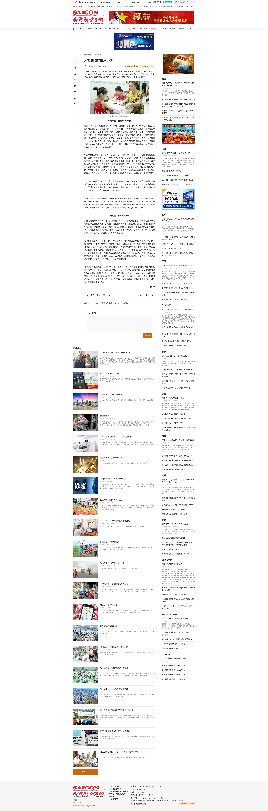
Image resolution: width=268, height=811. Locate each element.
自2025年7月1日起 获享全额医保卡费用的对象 (119, 752)
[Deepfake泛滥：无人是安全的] (85, 485)
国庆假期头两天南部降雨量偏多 (175, 617)
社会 (84, 29)
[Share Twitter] (75, 74)
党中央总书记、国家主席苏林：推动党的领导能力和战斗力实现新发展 (149, 6)
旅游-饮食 (162, 29)
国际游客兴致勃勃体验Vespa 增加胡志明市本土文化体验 (178, 587)
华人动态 (116, 29)
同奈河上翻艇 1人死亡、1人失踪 (173, 642)
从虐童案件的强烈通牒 (109, 542)
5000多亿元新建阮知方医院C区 (173, 508)
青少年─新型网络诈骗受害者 (112, 373)
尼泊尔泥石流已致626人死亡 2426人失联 (177, 282)
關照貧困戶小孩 (106, 303)
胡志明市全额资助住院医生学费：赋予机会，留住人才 (178, 497)
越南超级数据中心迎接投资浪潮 (173, 468)
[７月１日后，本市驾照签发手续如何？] (85, 527)
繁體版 (181, 29)
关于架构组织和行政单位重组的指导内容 (117, 710)
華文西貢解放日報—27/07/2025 (173, 677)
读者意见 (98, 55)
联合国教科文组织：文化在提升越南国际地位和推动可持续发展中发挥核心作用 (178, 542)
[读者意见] (75, 103)
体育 (129, 29)
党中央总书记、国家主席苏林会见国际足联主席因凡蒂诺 (178, 427)
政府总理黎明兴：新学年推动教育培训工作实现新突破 (178, 373)
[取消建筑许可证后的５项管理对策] (85, 654)
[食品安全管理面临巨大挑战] (85, 506)
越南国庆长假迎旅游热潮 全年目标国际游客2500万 (178, 598)
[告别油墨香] (85, 422)
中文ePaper (147, 2)
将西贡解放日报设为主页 (187, 804)
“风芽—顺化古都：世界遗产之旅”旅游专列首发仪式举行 (178, 605)
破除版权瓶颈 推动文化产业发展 (174, 536)
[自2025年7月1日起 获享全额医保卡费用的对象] (85, 759)
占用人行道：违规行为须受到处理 (114, 584)
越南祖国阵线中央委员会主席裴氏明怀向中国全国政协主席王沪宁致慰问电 (178, 103)
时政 (79, 29)
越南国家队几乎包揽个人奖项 (173, 421)
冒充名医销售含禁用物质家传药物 (176, 151)
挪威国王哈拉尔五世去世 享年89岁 (174, 298)
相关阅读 (77, 348)
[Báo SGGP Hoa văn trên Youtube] (158, 2)
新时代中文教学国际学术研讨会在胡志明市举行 (178, 333)
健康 (140, 29)
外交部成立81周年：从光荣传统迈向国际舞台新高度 (178, 110)
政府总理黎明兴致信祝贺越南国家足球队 (177, 417)
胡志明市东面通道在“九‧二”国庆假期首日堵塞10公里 (178, 632)
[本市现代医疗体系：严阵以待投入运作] (85, 443)
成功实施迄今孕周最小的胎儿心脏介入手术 (178, 503)
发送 (149, 335)
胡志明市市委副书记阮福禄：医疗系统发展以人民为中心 (178, 479)
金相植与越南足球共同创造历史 (173, 412)
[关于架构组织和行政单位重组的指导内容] (85, 717)
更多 (84, 772)
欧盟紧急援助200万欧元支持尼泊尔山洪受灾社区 (178, 292)
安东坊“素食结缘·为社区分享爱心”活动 (176, 339)
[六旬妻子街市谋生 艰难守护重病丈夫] (85, 359)
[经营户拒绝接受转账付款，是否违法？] (85, 738)
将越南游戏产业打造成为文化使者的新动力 (178, 459)
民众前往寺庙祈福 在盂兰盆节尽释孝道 (176, 552)
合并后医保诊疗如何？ (109, 626)
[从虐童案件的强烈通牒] (85, 548)
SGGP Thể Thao (118, 2)
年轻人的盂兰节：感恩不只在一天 (174, 548)
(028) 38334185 (78, 803)
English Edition (106, 2)
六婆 (96, 303)
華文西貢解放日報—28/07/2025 (173, 673)
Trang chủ (74, 29)
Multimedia (170, 612)
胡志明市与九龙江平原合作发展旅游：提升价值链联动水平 (178, 236)
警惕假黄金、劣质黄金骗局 (111, 457)
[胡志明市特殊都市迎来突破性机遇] (85, 696)
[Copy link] (75, 92)
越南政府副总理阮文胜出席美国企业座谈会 (178, 242)
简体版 (172, 29)
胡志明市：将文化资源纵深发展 (175, 522)
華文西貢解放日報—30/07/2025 (173, 664)
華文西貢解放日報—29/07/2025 (173, 668)
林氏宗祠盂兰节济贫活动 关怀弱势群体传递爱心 (178, 327)
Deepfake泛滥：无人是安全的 (112, 479)
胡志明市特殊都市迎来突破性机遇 (114, 689)
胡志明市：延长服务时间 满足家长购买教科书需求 (178, 380)
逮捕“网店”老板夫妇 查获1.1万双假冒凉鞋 (177, 183)
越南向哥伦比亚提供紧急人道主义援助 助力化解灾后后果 (178, 117)
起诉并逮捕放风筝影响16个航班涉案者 (176, 174)
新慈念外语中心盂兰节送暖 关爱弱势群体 (177, 368)
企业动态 (102, 29)
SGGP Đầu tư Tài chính (134, 2)
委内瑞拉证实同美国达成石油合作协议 (176, 286)
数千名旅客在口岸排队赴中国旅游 (174, 593)
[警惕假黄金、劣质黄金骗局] (85, 464)
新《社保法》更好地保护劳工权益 (114, 668)
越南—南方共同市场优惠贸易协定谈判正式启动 (178, 218)
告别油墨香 (104, 415)
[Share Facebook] (75, 68)
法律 (90, 29)
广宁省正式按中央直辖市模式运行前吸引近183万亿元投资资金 (178, 252)
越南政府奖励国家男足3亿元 (173, 396)
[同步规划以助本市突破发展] (85, 401)
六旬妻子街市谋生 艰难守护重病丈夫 (115, 352)
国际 (109, 29)
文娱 (145, 29)
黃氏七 (116, 303)
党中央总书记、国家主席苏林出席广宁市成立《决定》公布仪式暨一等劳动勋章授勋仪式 (85, 6)
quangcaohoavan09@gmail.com (84, 806)
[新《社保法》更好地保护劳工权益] (85, 675)
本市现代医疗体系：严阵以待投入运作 (116, 436)
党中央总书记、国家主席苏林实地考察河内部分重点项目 (178, 82)
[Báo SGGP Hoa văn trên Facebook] (154, 2)
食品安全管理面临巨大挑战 (111, 500)
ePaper (166, 652)
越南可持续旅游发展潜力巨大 (174, 562)
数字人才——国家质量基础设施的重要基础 (178, 463)
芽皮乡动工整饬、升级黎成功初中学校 (176, 386)
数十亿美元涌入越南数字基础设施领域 (178, 438)
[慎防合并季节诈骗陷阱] (85, 612)
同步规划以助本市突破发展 (111, 394)
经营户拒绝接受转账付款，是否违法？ (116, 731)
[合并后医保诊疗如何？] (85, 633)
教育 (124, 29)
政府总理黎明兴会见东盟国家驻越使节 (193, 6)
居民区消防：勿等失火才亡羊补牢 (114, 563)
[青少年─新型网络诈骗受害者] (85, 380)
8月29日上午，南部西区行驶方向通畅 (176, 637)
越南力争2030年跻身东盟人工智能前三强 (177, 454)
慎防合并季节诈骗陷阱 (109, 605)
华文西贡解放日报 (88, 17)
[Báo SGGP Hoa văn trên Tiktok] (161, 2)
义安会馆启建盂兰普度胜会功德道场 (177, 308)
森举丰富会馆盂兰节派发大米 (173, 647)
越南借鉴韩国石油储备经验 (172, 247)
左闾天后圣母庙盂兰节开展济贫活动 (175, 344)
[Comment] (75, 97)
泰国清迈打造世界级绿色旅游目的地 (177, 264)
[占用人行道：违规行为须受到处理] (85, 590)
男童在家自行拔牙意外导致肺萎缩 (174, 512)
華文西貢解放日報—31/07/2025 (175, 656)
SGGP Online (94, 2)
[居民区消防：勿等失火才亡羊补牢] (85, 569)
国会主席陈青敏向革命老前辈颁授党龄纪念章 (178, 98)
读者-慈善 (153, 29)
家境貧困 (125, 303)
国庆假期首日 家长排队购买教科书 (176, 354)
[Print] (75, 86)
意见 (189, 29)
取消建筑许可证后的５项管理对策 (114, 647)
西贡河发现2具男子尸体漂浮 (172, 169)
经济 (95, 29)
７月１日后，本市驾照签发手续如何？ (116, 521)
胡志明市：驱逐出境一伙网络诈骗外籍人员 (178, 178)
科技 (135, 29)
